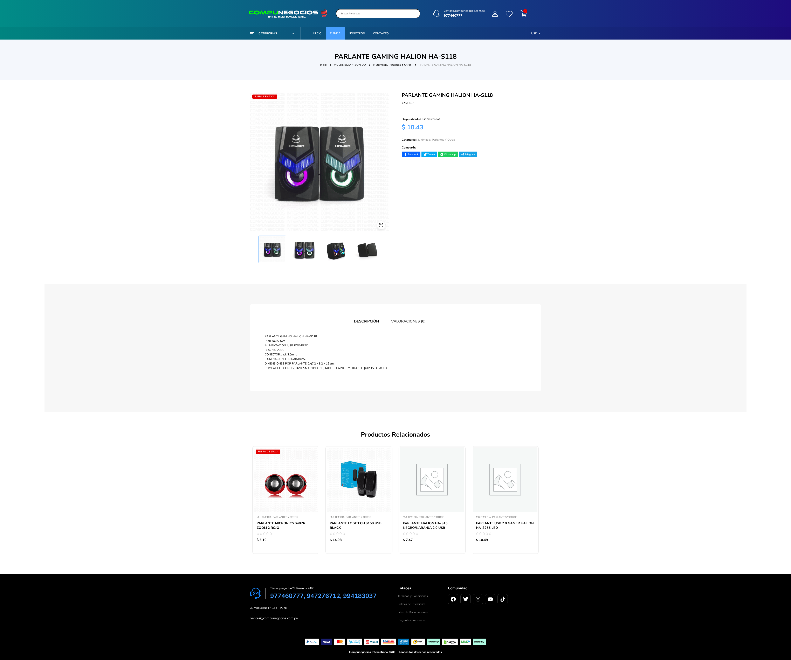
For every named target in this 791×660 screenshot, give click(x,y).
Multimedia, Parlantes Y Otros (392, 65)
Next (386, 247)
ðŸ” (381, 225)
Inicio (323, 65)
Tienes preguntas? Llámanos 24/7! (292, 588)
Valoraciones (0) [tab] (408, 321)
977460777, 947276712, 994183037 (323, 596)
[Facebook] (453, 599)
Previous (253, 247)
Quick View (312, 477)
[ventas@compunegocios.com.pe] (437, 13)
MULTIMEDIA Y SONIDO (350, 65)
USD (534, 33)
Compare (312, 468)
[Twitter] (465, 599)
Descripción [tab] (366, 321)
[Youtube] (490, 599)
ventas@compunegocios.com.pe (464, 11)
